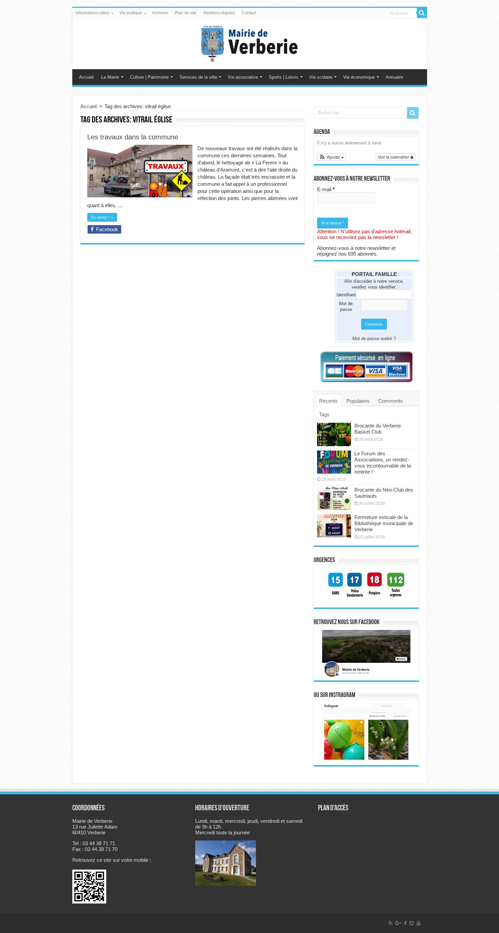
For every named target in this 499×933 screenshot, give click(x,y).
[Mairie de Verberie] (249, 42)
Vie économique (359, 77)
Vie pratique (130, 13)
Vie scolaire (320, 77)
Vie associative (243, 77)
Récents (328, 401)
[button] (331, 157)
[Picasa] (411, 923)
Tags (324, 414)
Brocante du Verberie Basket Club (377, 429)
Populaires (358, 401)
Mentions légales (219, 13)
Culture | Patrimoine (149, 77)
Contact (249, 13)
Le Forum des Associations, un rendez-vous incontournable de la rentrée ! (382, 463)
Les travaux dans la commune (132, 137)
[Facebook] (405, 923)
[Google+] (398, 923)
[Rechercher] (422, 13)
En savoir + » (102, 217)
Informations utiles (92, 13)
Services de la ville (198, 77)
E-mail (326, 189)
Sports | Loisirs (283, 77)
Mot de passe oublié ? (374, 338)
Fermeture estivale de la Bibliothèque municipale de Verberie (383, 523)
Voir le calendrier (394, 157)
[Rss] (390, 923)
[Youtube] (418, 923)
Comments (390, 401)
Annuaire (394, 77)
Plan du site (186, 13)
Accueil (86, 77)
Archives (160, 13)
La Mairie (110, 77)
